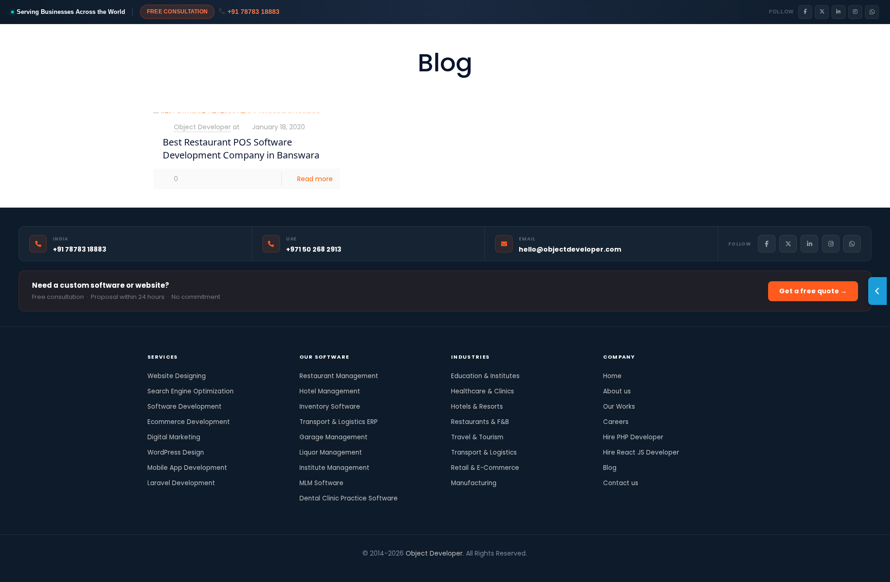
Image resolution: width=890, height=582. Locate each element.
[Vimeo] (407, 567)
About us (617, 391)
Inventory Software (329, 406)
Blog (610, 467)
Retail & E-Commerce (485, 467)
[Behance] (482, 567)
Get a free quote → (813, 291)
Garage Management (333, 437)
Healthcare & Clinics (482, 391)
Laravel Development (181, 483)
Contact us (620, 483)
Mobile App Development (187, 467)
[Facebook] (805, 12)
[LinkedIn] (839, 12)
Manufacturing (473, 483)
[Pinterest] (445, 567)
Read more (315, 178)
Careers (616, 422)
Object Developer (202, 127)
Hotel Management (329, 391)
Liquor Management (330, 452)
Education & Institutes (485, 376)
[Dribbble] (457, 567)
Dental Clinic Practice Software (348, 498)
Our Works (619, 406)
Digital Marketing (173, 437)
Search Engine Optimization (190, 391)
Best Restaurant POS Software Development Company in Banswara (241, 148)
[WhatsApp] (872, 12)
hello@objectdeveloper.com (570, 249)
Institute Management (334, 467)
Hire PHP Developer (633, 437)
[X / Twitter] (822, 12)
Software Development (184, 406)
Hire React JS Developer (641, 452)
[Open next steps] (877, 291)
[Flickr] (420, 567)
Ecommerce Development (188, 422)
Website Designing (176, 376)
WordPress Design (175, 452)
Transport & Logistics (484, 452)
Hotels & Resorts (477, 406)
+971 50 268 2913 (313, 249)
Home (612, 376)
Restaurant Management (338, 376)
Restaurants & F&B (480, 422)
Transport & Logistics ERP (338, 422)
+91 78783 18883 (253, 11)
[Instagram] (855, 12)
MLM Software (321, 483)
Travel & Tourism (477, 437)
